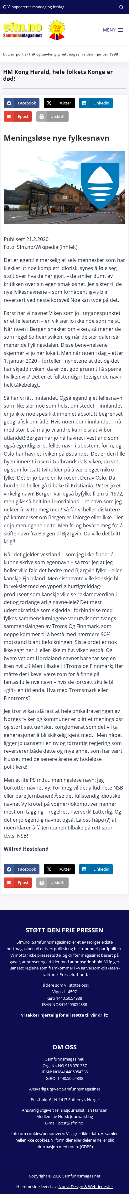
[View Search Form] (121, 7)
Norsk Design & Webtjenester (86, 1186)
